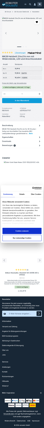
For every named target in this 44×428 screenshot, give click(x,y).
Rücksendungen (8, 376)
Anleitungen (6, 367)
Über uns (5, 350)
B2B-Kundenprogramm (10, 336)
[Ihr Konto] (35, 4)
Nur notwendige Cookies (22, 238)
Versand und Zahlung (9, 326)
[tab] (21, 129)
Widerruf (5, 386)
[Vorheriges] (6, 33)
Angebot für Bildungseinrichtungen (14, 331)
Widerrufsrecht (10, 421)
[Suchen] (30, 4)
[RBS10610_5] (22, 33)
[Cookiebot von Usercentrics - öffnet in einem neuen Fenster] (32, 188)
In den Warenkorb (22, 101)
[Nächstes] (38, 33)
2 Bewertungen (20, 52)
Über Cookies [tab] (36, 194)
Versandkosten (8, 414)
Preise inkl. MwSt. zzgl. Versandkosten (14, 83)
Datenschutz (21, 421)
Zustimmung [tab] (8, 194)
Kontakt (4, 372)
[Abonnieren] (39, 313)
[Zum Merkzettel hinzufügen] (36, 22)
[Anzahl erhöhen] (39, 93)
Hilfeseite (5, 381)
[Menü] (25, 4)
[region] (22, 33)
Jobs (4, 355)
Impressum (36, 421)
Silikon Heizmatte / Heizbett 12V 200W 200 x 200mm (22, 274)
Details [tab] (22, 194)
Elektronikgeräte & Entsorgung (13, 345)
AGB (28, 421)
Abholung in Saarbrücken (11, 341)
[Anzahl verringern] (4, 93)
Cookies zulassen (22, 231)
